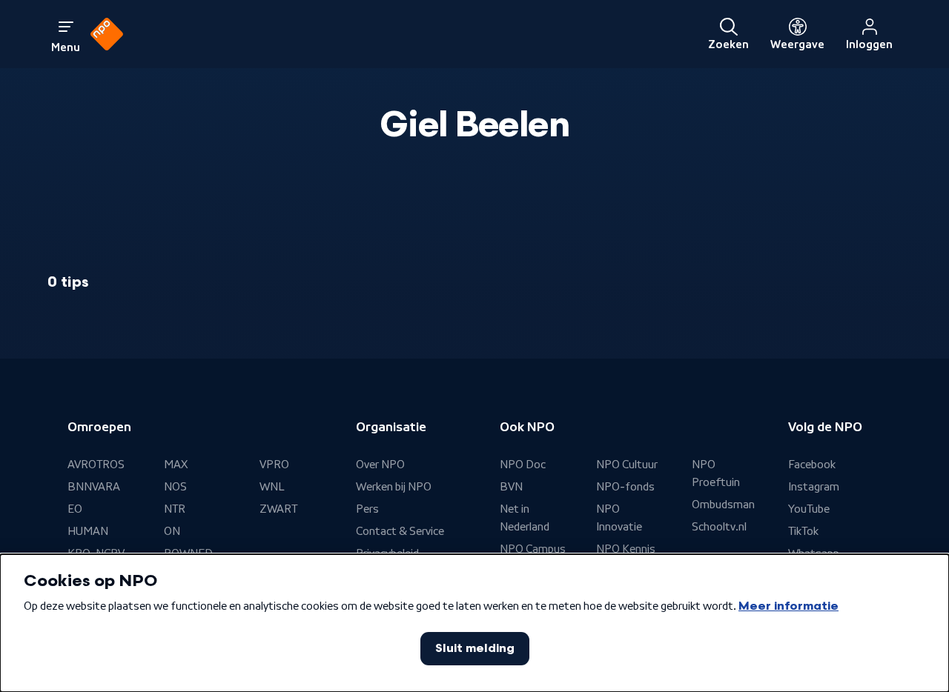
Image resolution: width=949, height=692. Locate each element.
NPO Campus (533, 549)
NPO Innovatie (619, 518)
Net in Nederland (524, 518)
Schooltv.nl (719, 527)
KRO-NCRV (96, 553)
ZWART (278, 509)
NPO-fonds (625, 487)
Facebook (812, 464)
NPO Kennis (625, 549)
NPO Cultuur (627, 464)
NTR (174, 509)
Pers (367, 509)
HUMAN (87, 531)
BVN (511, 487)
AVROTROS (96, 464)
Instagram (813, 487)
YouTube (809, 509)
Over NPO (380, 464)
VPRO (274, 464)
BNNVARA (93, 487)
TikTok (803, 531)
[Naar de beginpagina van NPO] (106, 34)
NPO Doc (523, 464)
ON (172, 531)
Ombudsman (723, 504)
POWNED (188, 553)
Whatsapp (813, 553)
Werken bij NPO (393, 487)
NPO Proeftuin (716, 473)
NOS (175, 487)
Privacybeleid (387, 553)
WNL (272, 487)
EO (74, 509)
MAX (176, 464)
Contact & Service (400, 531)
